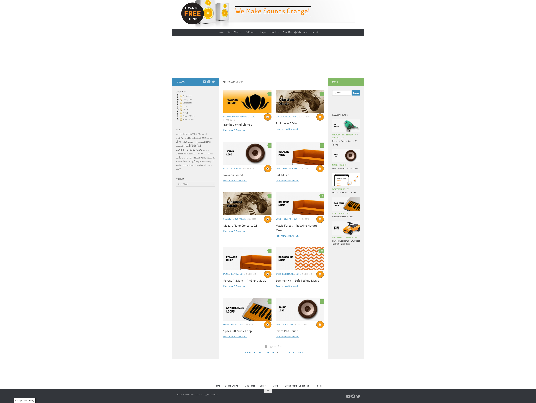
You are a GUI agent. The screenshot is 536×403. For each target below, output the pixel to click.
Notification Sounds (340, 189)
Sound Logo (236, 168)
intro (211, 154)
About (315, 32)
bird (196, 138)
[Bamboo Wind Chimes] (247, 101)
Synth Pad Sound (287, 331)
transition (199, 165)
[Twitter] (213, 81)
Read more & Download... (235, 130)
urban (206, 165)
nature (198, 157)
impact (206, 154)
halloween (188, 154)
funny (208, 150)
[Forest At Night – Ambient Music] (247, 258)
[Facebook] (208, 81)
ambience (185, 134)
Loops (262, 32)
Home (220, 32)
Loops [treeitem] (185, 106)
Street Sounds (352, 238)
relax (183, 161)
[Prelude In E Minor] (300, 101)
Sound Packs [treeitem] (188, 119)
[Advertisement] (268, 56)
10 (259, 352)
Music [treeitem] (185, 109)
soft (212, 161)
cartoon (210, 138)
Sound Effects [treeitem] (189, 116)
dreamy (207, 142)
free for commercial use (189, 147)
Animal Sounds (338, 135)
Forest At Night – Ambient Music (244, 280)
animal (203, 134)
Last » (300, 352)
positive (178, 162)
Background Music (285, 274)
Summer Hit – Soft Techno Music (297, 280)
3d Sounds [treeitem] (187, 96)
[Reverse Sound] (247, 153)
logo (177, 158)
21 (272, 352)
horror (200, 153)
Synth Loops (237, 324)
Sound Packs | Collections (295, 32)
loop (182, 157)
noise (206, 157)
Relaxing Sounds (231, 117)
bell (193, 138)
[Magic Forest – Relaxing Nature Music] (300, 203)
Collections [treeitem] (187, 103)
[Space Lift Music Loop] (247, 309)
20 (267, 352)
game (179, 153)
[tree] (195, 107)
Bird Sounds (351, 135)
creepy (190, 142)
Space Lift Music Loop (237, 331)
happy (194, 154)
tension (192, 165)
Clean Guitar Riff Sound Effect (345, 168)
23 (283, 352)
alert (177, 134)
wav (178, 168)
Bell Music (282, 175)
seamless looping (205, 162)
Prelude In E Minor (288, 123)
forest (186, 146)
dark (195, 142)
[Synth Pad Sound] (300, 309)
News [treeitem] (185, 113)
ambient (195, 134)
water (210, 165)
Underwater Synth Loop (342, 216)
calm (204, 138)
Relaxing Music (290, 168)
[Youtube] (204, 81)
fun (204, 150)
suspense (185, 165)
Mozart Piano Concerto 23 (240, 225)
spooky (178, 165)
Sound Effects (233, 32)
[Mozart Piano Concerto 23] (247, 203)
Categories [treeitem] (187, 99)
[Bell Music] (300, 153)
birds (200, 138)
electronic (180, 146)
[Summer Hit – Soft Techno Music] (300, 258)
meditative (189, 158)
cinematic (181, 141)
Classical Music (283, 117)
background (184, 138)
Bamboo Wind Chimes (237, 125)
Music (274, 32)
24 (288, 352)
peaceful (212, 158)
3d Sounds (251, 32)
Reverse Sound (233, 175)
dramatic (201, 142)
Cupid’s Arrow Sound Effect (344, 192)
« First (248, 352)
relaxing (189, 161)
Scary (196, 161)
